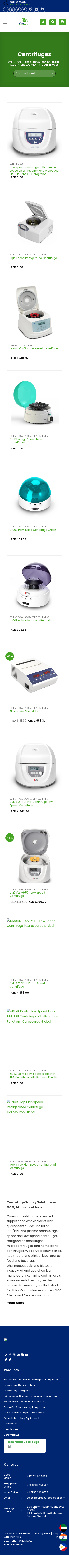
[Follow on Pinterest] (30, 9)
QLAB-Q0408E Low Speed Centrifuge (34, 348)
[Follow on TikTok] (18, 9)
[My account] (43, 22)
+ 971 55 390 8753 (37, 1492)
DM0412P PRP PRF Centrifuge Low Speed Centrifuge (31, 803)
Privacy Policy (43, 1533)
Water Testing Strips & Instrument (24, 1412)
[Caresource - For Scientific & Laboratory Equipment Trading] (23, 22)
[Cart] (62, 22)
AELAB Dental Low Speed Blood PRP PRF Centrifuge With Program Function (34, 1075)
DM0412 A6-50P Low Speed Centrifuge (27, 894)
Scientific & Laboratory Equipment (38, 62)
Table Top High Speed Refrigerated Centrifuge (33, 1166)
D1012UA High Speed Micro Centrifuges (26, 441)
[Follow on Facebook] (6, 9)
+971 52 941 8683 (20, 4)
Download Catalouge (23, 1442)
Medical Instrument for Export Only (25, 1401)
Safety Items (11, 1435)
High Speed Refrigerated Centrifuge (33, 258)
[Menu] (5, 22)
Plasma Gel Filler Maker (24, 711)
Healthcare (11, 1429)
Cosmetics (10, 1423)
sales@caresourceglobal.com (46, 1497)
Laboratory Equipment (24, 64)
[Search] (52, 22)
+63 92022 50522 (37, 1485)
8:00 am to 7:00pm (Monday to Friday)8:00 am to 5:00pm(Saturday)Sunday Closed (46, 1511)
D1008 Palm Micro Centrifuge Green (33, 530)
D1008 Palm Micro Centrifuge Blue (31, 620)
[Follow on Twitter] (24, 9)
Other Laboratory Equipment (21, 1418)
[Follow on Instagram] (12, 9)
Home (10, 62)
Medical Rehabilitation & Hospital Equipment (31, 1379)
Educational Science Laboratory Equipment (31, 1396)
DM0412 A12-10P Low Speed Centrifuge (27, 985)
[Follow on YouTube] (42, 9)
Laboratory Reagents (17, 1390)
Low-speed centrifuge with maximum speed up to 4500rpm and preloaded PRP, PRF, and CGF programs (34, 171)
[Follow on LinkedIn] (36, 9)
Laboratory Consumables (20, 1385)
